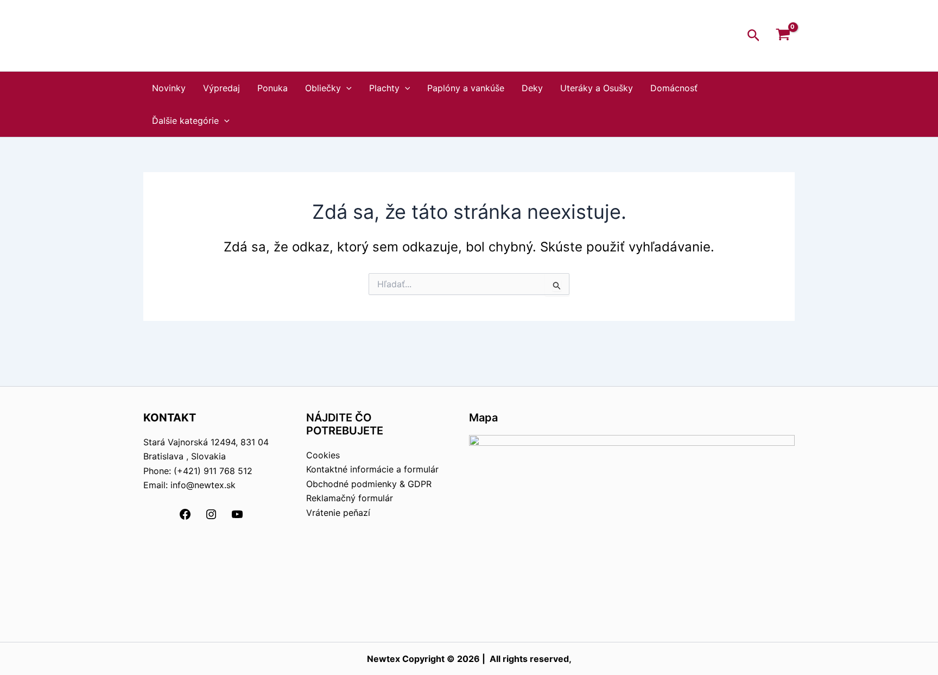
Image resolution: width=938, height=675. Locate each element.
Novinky (169, 88)
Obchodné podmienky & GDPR (369, 483)
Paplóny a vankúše (465, 88)
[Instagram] (211, 517)
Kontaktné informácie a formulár (372, 469)
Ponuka (272, 88)
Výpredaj (221, 88)
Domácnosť (674, 88)
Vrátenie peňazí (338, 512)
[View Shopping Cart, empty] (783, 36)
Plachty (384, 88)
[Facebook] (185, 517)
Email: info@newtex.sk (189, 485)
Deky (532, 88)
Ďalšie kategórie (185, 120)
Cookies (323, 455)
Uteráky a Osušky (596, 88)
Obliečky (323, 88)
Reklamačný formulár (349, 498)
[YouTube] (237, 517)
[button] (753, 36)
